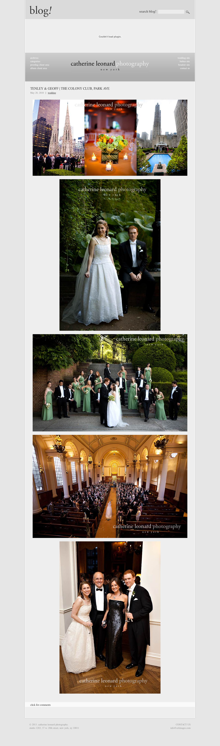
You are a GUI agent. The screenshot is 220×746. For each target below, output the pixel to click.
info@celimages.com (180, 728)
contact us (185, 68)
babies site (185, 61)
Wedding (52, 92)
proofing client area (39, 64)
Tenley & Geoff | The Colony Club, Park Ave (69, 88)
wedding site (184, 57)
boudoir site (184, 64)
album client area (38, 68)
